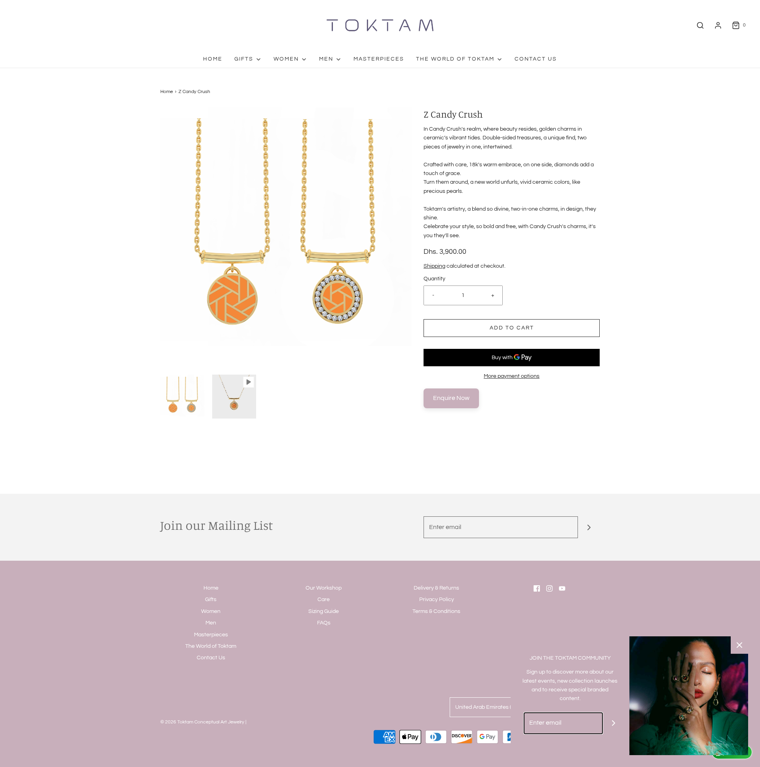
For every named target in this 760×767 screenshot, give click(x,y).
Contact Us (536, 59)
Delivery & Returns (436, 588)
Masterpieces (378, 59)
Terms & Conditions (436, 611)
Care (323, 599)
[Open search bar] (700, 25)
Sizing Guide (323, 611)
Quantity (434, 279)
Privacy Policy (436, 599)
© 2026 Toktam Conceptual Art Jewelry (202, 722)
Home (212, 59)
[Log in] (718, 25)
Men (210, 623)
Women (210, 611)
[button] (182, 397)
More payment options (512, 376)
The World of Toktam (210, 646)
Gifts (211, 599)
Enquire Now (451, 398)
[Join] (589, 527)
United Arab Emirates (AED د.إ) (493, 707)
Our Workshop (324, 588)
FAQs (324, 623)
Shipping (434, 266)
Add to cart (512, 328)
